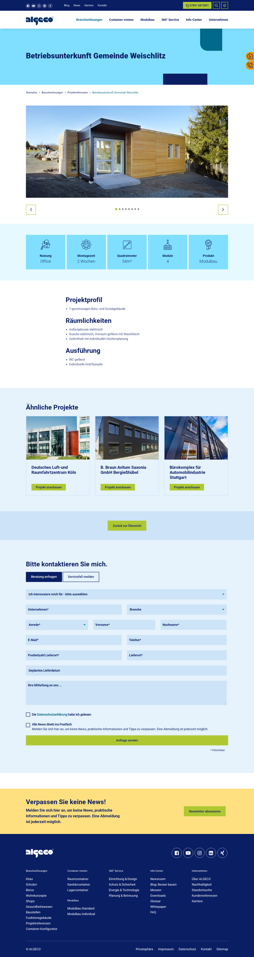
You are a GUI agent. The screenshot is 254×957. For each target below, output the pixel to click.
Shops (30, 901)
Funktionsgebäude (38, 918)
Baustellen (33, 912)
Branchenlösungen (89, 19)
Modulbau (147, 19)
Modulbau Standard (81, 908)
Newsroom (158, 879)
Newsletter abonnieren (205, 811)
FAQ (153, 912)
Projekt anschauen (49, 487)
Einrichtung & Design (123, 879)
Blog (66, 5)
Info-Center (194, 19)
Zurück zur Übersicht (127, 526)
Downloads (158, 895)
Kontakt (102, 5)
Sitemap (222, 949)
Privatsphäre (144, 949)
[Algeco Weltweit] (224, 5)
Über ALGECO (201, 879)
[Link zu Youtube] (33, 6)
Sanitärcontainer (78, 884)
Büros (30, 890)
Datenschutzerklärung (52, 714)
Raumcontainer (77, 879)
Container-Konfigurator (41, 929)
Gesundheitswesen (39, 906)
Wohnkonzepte (36, 895)
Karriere (88, 5)
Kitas (29, 879)
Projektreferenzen (38, 923)
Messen (155, 890)
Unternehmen (218, 19)
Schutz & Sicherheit (122, 884)
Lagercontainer (77, 890)
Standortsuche (202, 890)
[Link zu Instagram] (39, 6)
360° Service (170, 19)
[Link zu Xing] (50, 6)
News (77, 5)
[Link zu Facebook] (28, 6)
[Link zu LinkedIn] (45, 6)
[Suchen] (216, 5)
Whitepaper (158, 906)
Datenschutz (187, 949)
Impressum (166, 949)
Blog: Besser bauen (163, 884)
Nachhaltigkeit (202, 884)
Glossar (155, 901)
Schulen (31, 884)
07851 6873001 (199, 5)
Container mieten (121, 19)
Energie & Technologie (124, 890)
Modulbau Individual (81, 914)
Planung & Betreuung (123, 895)
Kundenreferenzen (204, 895)
